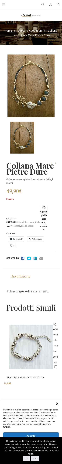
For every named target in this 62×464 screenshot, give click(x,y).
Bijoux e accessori (30, 30)
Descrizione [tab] (20, 276)
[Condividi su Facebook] (23, 258)
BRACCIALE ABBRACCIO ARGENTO (25, 377)
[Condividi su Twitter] (29, 258)
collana (31, 226)
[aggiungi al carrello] (55, 367)
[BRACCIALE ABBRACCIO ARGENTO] (31, 347)
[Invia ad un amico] (41, 258)
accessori (15, 226)
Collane (52, 30)
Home (8, 30)
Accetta (31, 436)
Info (35, 458)
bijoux (24, 226)
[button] (57, 403)
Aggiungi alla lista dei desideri (44, 212)
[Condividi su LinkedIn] (35, 258)
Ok (26, 458)
